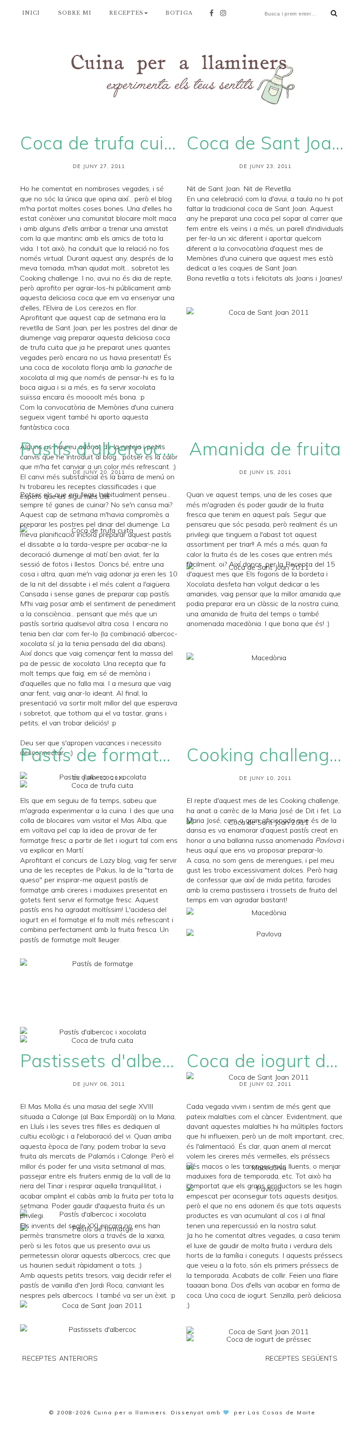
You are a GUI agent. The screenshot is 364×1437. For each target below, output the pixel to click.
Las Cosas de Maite (282, 1412)
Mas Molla (44, 1106)
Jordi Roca (106, 1284)
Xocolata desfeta (213, 583)
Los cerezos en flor (105, 307)
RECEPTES (126, 13)
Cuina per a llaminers (130, 1412)
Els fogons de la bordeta (285, 573)
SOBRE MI (75, 13)
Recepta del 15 (310, 564)
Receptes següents (301, 1358)
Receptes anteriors (60, 1358)
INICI (31, 13)
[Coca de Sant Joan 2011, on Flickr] (265, 425)
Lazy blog (115, 860)
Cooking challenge (49, 278)
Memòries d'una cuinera (136, 407)
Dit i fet (317, 810)
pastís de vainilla (46, 1284)
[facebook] (214, 12)
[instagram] (225, 12)
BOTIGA (179, 13)
